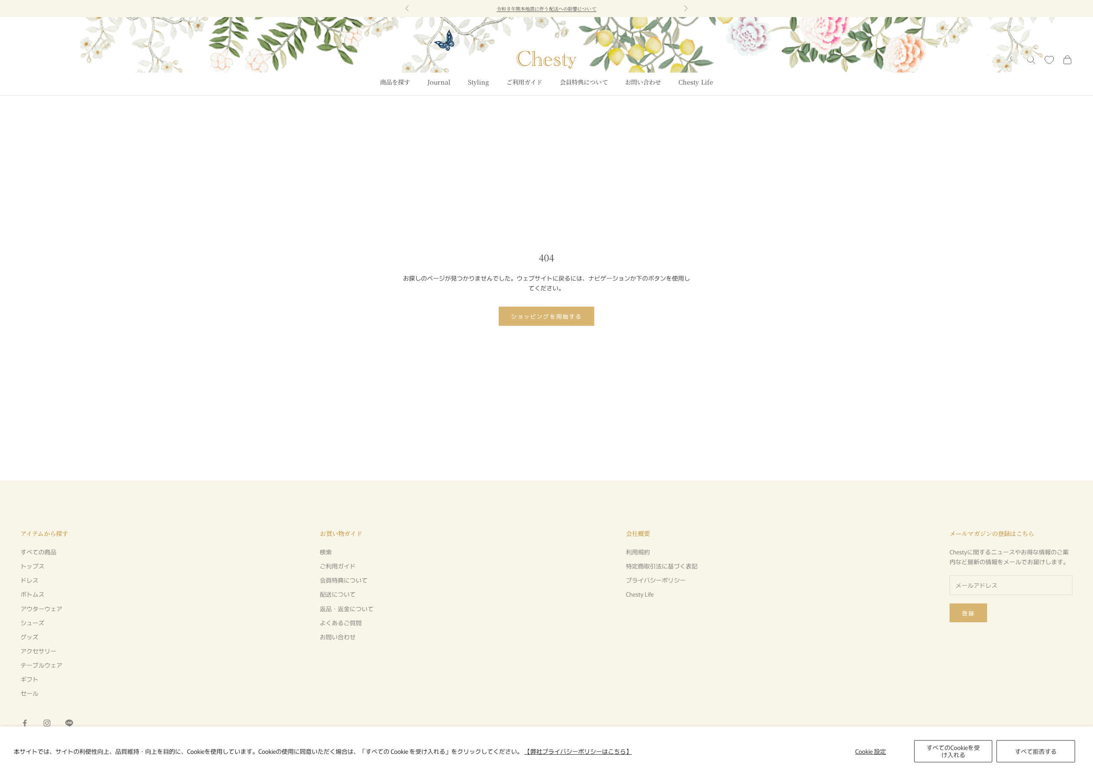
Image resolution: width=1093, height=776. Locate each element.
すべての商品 (38, 552)
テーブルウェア (41, 665)
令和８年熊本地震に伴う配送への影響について (546, 8)
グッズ (29, 637)
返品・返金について (347, 608)
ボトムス (32, 594)
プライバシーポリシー (656, 580)
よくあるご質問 (341, 622)
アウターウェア (41, 608)
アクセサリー (38, 651)
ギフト (29, 679)
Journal (439, 81)
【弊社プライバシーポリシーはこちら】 (578, 751)
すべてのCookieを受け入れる (953, 751)
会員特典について (584, 81)
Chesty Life (695, 81)
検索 (326, 552)
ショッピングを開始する (546, 316)
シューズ (32, 622)
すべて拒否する (1036, 751)
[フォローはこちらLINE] (69, 723)
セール (29, 693)
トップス (32, 566)
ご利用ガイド (524, 81)
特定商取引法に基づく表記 (662, 566)
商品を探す (395, 81)
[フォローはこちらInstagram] (47, 723)
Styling (478, 81)
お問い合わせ (643, 81)
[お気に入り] (1049, 60)
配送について (338, 594)
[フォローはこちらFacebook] (24, 723)
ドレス (29, 580)
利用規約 (638, 552)
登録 (968, 613)
